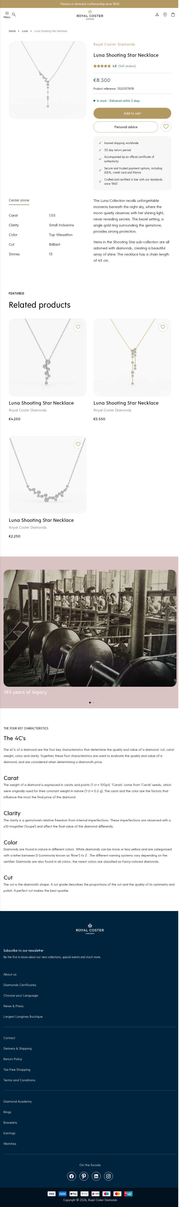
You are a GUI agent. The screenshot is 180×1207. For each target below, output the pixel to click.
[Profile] (157, 14)
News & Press (13, 1006)
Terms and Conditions (19, 1080)
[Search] (13, 14)
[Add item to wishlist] (166, 126)
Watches (10, 1143)
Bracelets (10, 1122)
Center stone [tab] (19, 199)
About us (10, 974)
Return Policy (13, 1059)
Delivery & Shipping (18, 1048)
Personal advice (125, 127)
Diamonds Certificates (20, 984)
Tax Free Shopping (17, 1069)
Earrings (9, 1133)
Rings (7, 1112)
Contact (9, 1037)
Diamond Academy (18, 1101)
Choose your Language (21, 995)
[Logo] (90, 14)
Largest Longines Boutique (23, 1016)
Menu (7, 16)
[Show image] (47, 80)
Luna (25, 31)
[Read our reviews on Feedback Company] (108, 4)
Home (12, 31)
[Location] (165, 14)
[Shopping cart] (172, 14)
